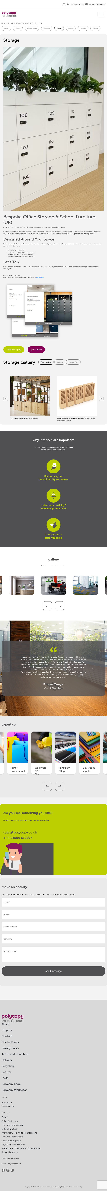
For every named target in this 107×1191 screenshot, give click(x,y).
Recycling (8, 1066)
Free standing (46, 362)
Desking (17, 28)
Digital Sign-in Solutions (13, 1144)
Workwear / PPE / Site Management (19, 1132)
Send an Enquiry (14, 349)
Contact (7, 1036)
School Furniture (10, 1152)
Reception (47, 28)
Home (3, 24)
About (5, 1024)
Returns (6, 1072)
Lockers (60, 362)
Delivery (7, 1060)
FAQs (5, 1078)
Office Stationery (10, 1121)
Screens (70, 28)
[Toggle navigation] (101, 14)
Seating (6, 28)
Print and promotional (12, 1125)
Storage (59, 28)
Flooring (95, 28)
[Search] (64, 4)
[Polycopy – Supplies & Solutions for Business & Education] (9, 14)
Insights (7, 1030)
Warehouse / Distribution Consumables (21, 1148)
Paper (4, 1117)
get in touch (36, 349)
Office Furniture (9, 1128)
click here (40, 277)
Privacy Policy (10, 1048)
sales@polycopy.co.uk (97, 4)
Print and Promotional (12, 1136)
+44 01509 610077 (77, 4)
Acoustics (83, 28)
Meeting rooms (32, 28)
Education (7, 1102)
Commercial (8, 1106)
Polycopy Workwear (14, 1090)
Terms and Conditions (15, 1054)
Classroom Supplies (11, 1140)
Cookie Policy (10, 1042)
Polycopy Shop (11, 1084)
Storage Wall (73, 362)
